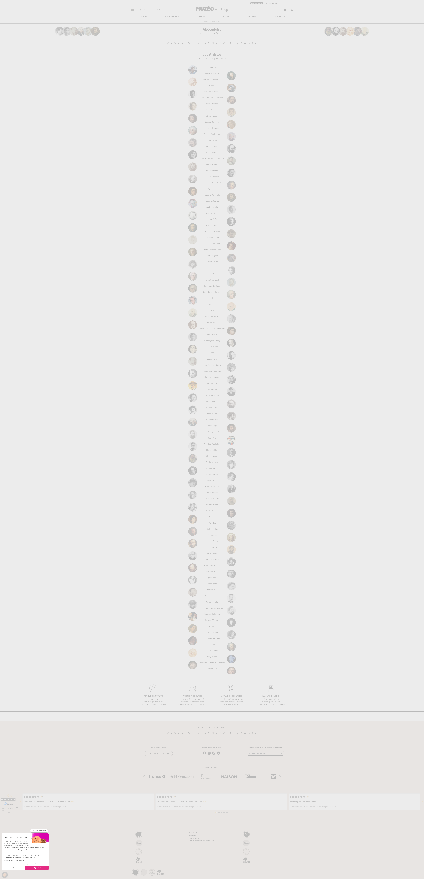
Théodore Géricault (212, 268)
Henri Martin (212, 414)
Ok (281, 753)
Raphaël (212, 517)
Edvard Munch (212, 480)
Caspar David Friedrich (212, 250)
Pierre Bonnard (212, 110)
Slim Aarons (212, 67)
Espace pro (256, 3)
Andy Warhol (212, 657)
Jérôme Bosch (212, 116)
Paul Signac (212, 584)
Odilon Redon (212, 529)
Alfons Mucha (212, 474)
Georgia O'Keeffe (212, 487)
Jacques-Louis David (212, 183)
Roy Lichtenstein (212, 377)
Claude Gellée (212, 262)
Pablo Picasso (212, 493)
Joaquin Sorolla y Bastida (212, 98)
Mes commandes (195, 835)
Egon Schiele (212, 578)
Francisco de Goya (212, 286)
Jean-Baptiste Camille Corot (212, 158)
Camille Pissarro (212, 499)
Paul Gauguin (212, 256)
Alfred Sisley (212, 590)
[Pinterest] (214, 754)
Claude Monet (212, 456)
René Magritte (212, 389)
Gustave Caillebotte (212, 134)
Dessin (226, 16)
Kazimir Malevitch (212, 395)
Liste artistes (215, 21)
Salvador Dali (212, 171)
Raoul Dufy (212, 219)
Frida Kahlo (212, 335)
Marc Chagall (212, 152)
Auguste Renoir (212, 541)
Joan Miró (212, 438)
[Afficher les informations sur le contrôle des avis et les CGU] (17, 807)
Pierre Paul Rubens (212, 566)
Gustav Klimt (212, 359)
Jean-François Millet (212, 432)
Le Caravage (212, 140)
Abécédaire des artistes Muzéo (212, 727)
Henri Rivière (212, 547)
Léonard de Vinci (212, 651)
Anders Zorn (212, 669)
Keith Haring (212, 298)
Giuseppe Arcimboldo (212, 80)
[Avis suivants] (422, 801)
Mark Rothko (212, 553)
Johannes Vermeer (212, 638)
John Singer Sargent (212, 572)
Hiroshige (212, 304)
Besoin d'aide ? (273, 3)
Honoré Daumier (212, 177)
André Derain (212, 207)
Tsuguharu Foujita (212, 237)
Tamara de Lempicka (212, 371)
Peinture (142, 16)
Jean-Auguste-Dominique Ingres (212, 329)
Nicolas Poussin (212, 511)
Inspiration (280, 16)
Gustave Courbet (212, 165)
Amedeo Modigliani (212, 444)
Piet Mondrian (212, 450)
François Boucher (212, 128)
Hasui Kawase (212, 347)
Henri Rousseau (212, 559)
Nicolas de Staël (212, 596)
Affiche (201, 16)
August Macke (212, 383)
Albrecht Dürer (212, 225)
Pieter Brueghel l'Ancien (212, 365)
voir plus (73, 802)
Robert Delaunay (212, 201)
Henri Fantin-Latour (212, 231)
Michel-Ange (212, 426)
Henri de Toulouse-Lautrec (212, 608)
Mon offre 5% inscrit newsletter (201, 840)
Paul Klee (212, 353)
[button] (5, 875)
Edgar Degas (212, 189)
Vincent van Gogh (212, 280)
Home (205, 21)
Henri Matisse (212, 420)
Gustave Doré (212, 213)
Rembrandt (212, 535)
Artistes (252, 16)
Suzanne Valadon (212, 620)
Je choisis (13, 868)
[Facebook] (205, 754)
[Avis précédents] (20, 801)
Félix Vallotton (212, 626)
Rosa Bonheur (212, 104)
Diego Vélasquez (212, 632)
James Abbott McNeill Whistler (212, 663)
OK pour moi (37, 868)
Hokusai (212, 310)
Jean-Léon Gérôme (212, 274)
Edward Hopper (212, 316)
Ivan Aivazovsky (212, 73)
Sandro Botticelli (212, 122)
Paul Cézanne (212, 146)
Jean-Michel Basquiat (212, 92)
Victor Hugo (212, 323)
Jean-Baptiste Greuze (212, 292)
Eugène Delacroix (212, 195)
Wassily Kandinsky (212, 341)
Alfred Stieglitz (212, 602)
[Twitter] (219, 754)
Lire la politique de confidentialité (14, 860)
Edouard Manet (212, 401)
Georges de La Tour (212, 614)
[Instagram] (209, 754)
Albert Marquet (212, 408)
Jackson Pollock (212, 505)
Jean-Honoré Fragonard (212, 244)
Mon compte (193, 838)
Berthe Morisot (212, 462)
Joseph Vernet (212, 644)
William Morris (212, 468)
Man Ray (212, 523)
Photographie (172, 16)
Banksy (212, 86)
